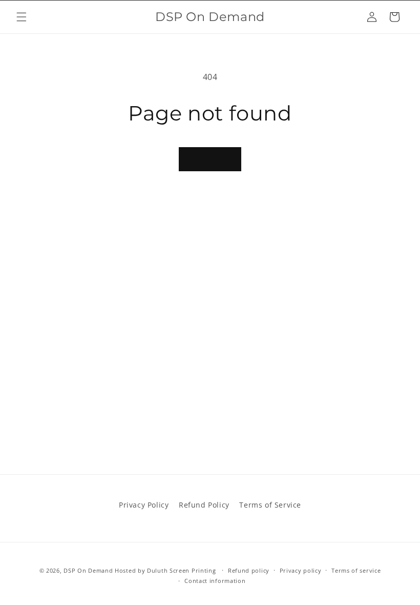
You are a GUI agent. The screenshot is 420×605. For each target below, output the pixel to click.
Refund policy (248, 570)
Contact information (214, 580)
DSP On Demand (88, 570)
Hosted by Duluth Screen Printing (165, 570)
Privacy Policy (144, 505)
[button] (21, 17)
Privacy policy (301, 570)
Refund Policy (204, 505)
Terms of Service (270, 505)
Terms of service (356, 570)
